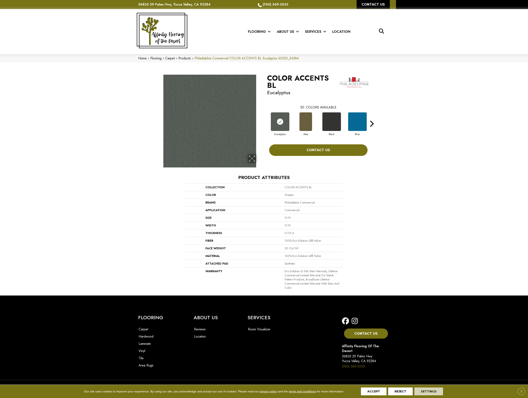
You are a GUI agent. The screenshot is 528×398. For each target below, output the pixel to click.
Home (142, 58)
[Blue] (357, 121)
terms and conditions (302, 391)
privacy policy (268, 391)
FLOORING (150, 317)
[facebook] (346, 321)
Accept (373, 391)
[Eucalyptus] (280, 121)
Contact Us (318, 150)
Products (184, 58)
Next (372, 117)
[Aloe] (305, 121)
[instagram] (355, 321)
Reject (400, 391)
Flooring (155, 58)
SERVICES (259, 317)
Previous (265, 117)
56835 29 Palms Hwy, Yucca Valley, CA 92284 (174, 4)
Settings (429, 391)
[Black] (331, 121)
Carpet (170, 58)
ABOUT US (206, 317)
